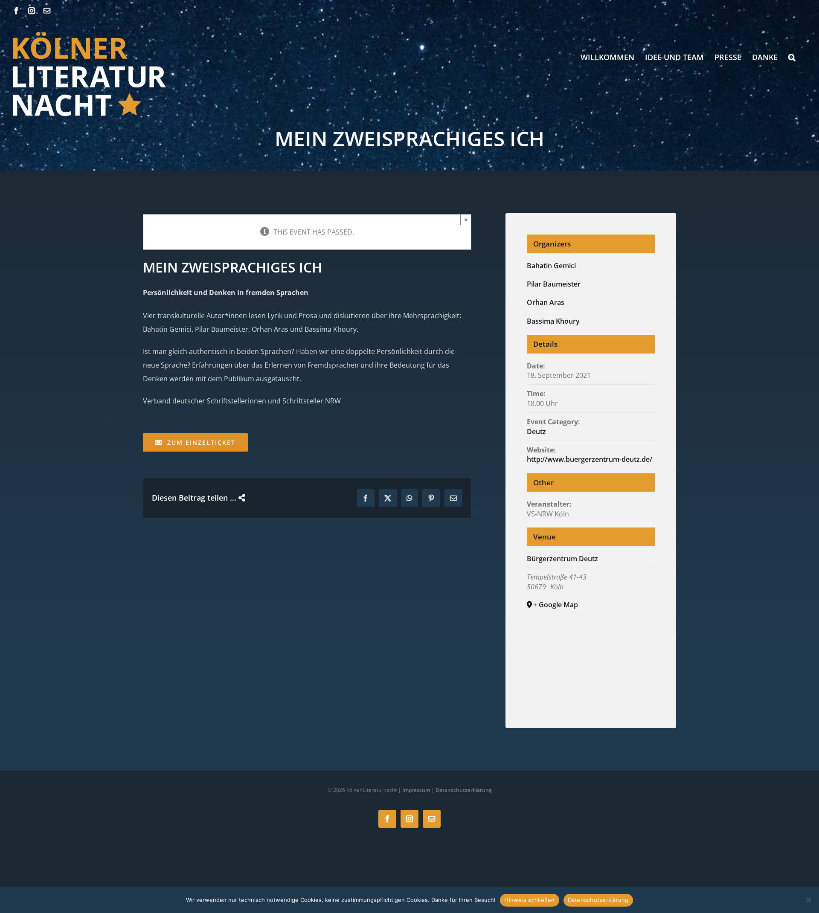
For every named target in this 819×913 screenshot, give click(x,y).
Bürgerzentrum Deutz (562, 558)
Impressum (416, 790)
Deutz (536, 431)
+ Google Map (555, 604)
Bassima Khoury (553, 321)
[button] (792, 57)
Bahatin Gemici (551, 265)
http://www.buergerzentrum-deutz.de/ (589, 459)
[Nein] (808, 900)
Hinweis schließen (529, 899)
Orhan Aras (545, 302)
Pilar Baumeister (554, 284)
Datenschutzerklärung (464, 790)
